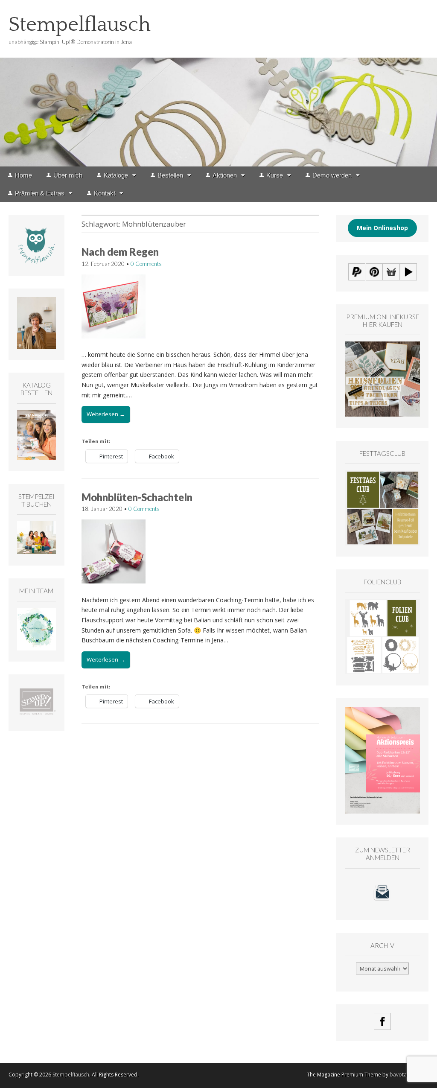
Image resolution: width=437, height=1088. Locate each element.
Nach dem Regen (120, 251)
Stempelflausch (80, 24)
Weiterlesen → (106, 414)
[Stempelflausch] (218, 83)
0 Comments (146, 263)
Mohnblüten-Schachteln (137, 497)
